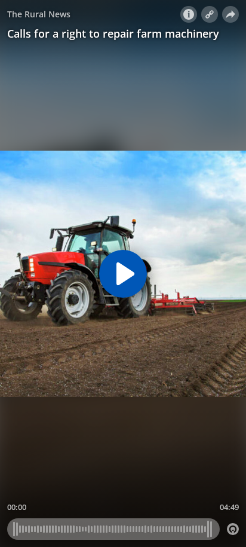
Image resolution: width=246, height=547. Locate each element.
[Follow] (209, 14)
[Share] (230, 14)
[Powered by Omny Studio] (233, 529)
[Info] (188, 14)
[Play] (123, 274)
